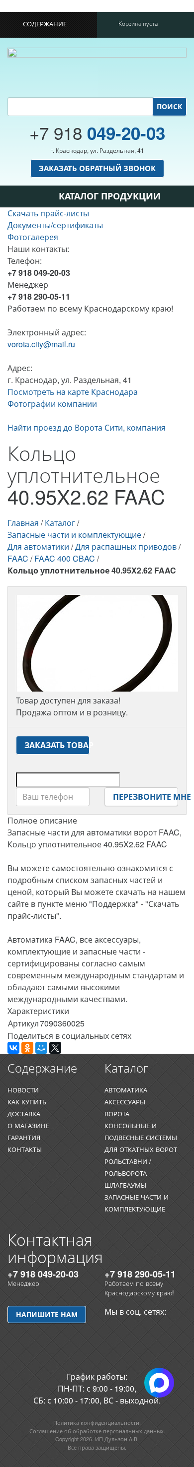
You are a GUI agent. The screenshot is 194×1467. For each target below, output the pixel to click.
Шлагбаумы (125, 1185)
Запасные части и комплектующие (74, 534)
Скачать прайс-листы (48, 213)
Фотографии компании (52, 403)
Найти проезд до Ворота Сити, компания (86, 427)
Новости (23, 1089)
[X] (55, 1048)
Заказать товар (57, 745)
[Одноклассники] (27, 1048)
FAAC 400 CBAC (64, 558)
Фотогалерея (32, 237)
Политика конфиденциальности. (97, 1422)
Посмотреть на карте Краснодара (72, 391)
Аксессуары (124, 1101)
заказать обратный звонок (97, 168)
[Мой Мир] (41, 1048)
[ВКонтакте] (13, 1048)
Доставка (23, 1113)
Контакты (24, 1149)
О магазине (28, 1125)
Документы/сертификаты (55, 225)
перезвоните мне (145, 796)
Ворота (116, 1113)
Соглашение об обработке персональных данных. (97, 1431)
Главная (23, 522)
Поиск (169, 106)
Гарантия (23, 1137)
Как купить (26, 1101)
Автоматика (125, 1089)
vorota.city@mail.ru (41, 344)
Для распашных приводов (126, 546)
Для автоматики (38, 546)
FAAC (17, 558)
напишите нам (47, 1314)
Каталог (60, 522)
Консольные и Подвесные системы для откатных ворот (140, 1137)
